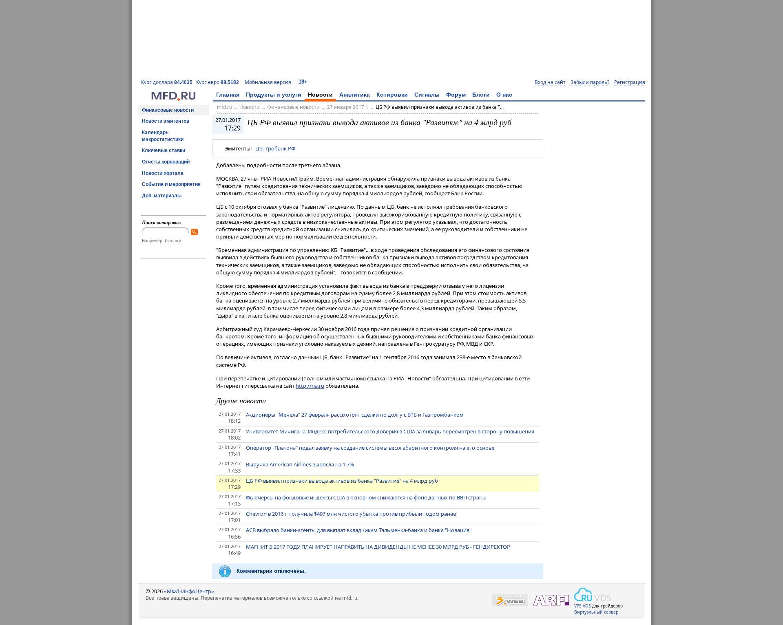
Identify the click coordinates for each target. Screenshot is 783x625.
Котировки (392, 94)
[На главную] (173, 99)
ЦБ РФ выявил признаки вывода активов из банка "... (440, 107)
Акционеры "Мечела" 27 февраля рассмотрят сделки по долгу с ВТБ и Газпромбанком (355, 414)
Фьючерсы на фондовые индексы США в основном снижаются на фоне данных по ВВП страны (366, 497)
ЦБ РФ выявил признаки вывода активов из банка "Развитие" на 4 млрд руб (342, 480)
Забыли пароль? (590, 82)
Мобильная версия (268, 82)
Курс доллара (166, 82)
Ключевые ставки (163, 150)
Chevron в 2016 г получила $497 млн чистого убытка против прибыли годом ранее (351, 513)
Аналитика (354, 94)
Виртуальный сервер (596, 612)
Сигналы (427, 94)
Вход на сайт (550, 82)
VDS (587, 606)
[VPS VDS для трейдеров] (592, 594)
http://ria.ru (310, 385)
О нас (504, 94)
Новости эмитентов (165, 121)
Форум (456, 94)
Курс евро (217, 82)
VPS (578, 606)
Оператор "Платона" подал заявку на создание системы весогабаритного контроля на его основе (370, 447)
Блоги (481, 94)
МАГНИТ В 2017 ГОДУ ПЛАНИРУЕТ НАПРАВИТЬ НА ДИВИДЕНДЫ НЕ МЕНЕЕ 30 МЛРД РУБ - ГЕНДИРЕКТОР (378, 546)
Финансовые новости (168, 110)
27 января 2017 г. (347, 107)
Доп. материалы (161, 196)
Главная (227, 94)
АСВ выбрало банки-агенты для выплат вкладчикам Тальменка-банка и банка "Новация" (358, 530)
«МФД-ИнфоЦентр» (189, 591)
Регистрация (629, 82)
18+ (303, 82)
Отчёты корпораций (166, 162)
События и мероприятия (171, 184)
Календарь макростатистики (163, 136)
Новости (320, 94)
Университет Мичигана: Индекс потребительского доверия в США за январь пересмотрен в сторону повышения (390, 431)
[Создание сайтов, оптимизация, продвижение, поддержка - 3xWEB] (510, 600)
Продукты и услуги (273, 94)
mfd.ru (224, 107)
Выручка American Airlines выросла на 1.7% (300, 464)
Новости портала (163, 173)
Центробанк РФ (275, 148)
